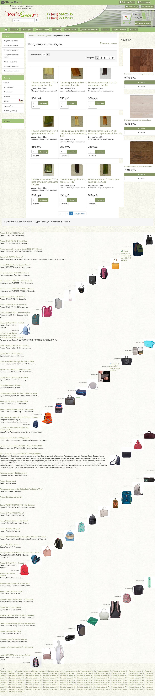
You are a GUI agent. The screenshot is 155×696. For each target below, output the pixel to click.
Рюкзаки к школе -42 (85, 680)
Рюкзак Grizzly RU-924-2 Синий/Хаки (13, 241)
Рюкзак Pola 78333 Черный (10, 529)
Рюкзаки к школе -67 (51, 687)
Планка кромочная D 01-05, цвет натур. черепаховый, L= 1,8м (75, 133)
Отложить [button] (36, 107)
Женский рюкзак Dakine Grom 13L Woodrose (16, 599)
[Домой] (6, 30)
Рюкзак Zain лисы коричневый (11, 497)
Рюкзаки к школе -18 (136, 673)
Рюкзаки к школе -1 (7, 671)
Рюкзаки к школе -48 (34, 682)
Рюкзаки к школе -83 (17, 691)
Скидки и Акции (42, 30)
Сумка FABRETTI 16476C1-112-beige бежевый (17, 505)
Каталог (13, 30)
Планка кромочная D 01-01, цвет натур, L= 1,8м (45, 84)
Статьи (6, 82)
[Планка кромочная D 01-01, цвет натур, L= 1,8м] (48, 73)
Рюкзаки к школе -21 (34, 675)
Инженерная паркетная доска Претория (139, 74)
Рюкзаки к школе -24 (85, 675)
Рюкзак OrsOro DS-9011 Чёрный (12, 233)
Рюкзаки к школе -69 (85, 687)
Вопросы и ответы (120, 30)
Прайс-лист (8, 92)
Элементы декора (10, 61)
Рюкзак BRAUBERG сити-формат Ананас (15, 265)
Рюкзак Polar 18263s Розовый (11, 591)
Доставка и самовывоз (89, 30)
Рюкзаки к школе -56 (17, 684)
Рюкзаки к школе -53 (119, 682)
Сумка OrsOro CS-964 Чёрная (11, 353)
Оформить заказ (143, 23)
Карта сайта (8, 106)
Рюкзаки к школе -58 (51, 684)
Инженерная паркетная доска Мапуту (138, 166)
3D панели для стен (11, 50)
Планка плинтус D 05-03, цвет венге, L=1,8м (75, 180)
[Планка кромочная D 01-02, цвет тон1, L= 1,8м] (77, 73)
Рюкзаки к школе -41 (68, 680)
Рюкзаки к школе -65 (17, 687)
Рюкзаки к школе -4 (55, 671)
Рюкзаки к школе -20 (17, 675)
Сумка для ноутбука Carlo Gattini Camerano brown (18, 393)
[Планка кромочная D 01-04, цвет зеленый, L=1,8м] (48, 121)
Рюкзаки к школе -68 (68, 687)
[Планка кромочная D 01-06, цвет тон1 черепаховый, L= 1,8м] (105, 121)
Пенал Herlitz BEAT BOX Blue (10, 385)
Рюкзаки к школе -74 (17, 689)
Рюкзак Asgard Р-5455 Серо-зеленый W (15, 312)
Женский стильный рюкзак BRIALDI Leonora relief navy (20, 454)
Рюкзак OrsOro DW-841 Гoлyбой (12, 323)
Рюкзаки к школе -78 (85, 689)
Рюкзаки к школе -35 (119, 678)
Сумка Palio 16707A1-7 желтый (11, 257)
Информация (9, 87)
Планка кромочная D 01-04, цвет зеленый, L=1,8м (45, 132)
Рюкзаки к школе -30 (34, 678)
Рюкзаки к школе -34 (102, 678)
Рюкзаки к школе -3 (39, 671)
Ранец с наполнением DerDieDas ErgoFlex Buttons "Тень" (21, 489)
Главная (32, 35)
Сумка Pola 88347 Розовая (10, 545)
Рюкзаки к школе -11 (17, 673)
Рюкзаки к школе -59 (68, 684)
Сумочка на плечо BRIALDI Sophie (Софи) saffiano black (21, 446)
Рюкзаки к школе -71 (119, 687)
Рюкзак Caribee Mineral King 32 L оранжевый (16, 409)
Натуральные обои (11, 40)
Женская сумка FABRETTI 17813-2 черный (16, 281)
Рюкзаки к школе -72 (136, 687)
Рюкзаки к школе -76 (51, 689)
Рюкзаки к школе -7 (104, 671)
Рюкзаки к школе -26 (119, 675)
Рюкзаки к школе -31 (51, 678)
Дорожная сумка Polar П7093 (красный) (15, 438)
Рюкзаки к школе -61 (102, 684)
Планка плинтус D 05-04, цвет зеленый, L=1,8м (104, 180)
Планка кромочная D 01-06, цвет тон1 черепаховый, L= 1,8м (105, 132)
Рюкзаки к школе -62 (119, 684)
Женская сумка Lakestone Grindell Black (15, 583)
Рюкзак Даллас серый (8, 481)
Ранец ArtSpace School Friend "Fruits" (14, 521)
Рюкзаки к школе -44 (119, 680)
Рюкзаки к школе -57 (34, 684)
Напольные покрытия (12, 71)
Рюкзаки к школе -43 (102, 680)
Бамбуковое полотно (11, 45)
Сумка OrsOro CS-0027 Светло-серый (14, 377)
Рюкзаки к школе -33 (85, 678)
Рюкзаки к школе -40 (51, 680)
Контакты (133, 30)
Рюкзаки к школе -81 (136, 689)
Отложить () (133, 7)
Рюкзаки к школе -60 (85, 684)
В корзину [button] (43, 103)
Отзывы (6, 101)
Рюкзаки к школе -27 (136, 675)
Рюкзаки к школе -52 (102, 682)
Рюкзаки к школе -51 (85, 682)
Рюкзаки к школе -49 (51, 682)
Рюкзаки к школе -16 (102, 673)
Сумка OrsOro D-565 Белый (10, 607)
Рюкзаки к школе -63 (136, 684)
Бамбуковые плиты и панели (11, 55)
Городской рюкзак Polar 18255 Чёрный (14, 273)
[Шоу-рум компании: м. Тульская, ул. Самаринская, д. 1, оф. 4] (11, 2)
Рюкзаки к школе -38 (17, 680)
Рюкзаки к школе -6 (88, 671)
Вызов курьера (27, 30)
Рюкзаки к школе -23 (68, 675)
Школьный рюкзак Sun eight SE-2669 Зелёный (17, 361)
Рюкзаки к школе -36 (136, 678)
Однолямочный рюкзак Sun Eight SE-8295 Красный (19, 417)
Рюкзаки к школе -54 (136, 682)
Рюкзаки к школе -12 (34, 673)
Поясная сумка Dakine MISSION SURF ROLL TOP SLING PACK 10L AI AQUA (11, 335)
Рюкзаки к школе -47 (17, 682)
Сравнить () (148, 7)
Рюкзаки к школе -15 (85, 673)
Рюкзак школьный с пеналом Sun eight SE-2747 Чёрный (21, 249)
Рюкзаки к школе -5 (71, 671)
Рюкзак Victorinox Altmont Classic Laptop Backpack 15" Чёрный (23, 537)
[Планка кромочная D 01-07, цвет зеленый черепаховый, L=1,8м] (48, 170)
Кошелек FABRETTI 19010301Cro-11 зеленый (17, 615)
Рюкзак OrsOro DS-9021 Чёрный (12, 513)
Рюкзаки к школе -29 (17, 678)
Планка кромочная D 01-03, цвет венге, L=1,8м (102, 84)
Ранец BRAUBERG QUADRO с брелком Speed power (19, 552)
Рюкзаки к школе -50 (68, 682)
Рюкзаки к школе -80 (119, 689)
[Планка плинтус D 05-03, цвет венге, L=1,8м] (77, 170)
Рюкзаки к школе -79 (102, 689)
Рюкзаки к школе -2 (23, 671)
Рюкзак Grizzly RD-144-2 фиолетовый (14, 401)
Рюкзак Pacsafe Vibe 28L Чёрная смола (14, 345)
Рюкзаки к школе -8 (120, 671)
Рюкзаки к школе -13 (51, 673)
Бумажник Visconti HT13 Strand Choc (13, 473)
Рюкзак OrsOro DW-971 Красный (12, 563)
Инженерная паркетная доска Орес (137, 120)
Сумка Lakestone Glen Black (10, 631)
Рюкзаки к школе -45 (136, 680)
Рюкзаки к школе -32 (68, 678)
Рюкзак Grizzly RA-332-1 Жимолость (13, 304)
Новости (7, 96)
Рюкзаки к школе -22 (51, 675)
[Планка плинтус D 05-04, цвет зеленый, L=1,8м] (105, 170)
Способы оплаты (70, 30)
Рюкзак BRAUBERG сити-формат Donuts (15, 655)
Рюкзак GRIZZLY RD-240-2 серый (12, 296)
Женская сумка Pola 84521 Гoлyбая (13, 639)
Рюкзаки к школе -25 (102, 675)
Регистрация (145, 2)
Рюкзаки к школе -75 (34, 689)
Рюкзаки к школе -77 (68, 689)
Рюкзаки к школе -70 (102, 687)
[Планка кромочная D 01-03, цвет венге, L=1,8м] (105, 73)
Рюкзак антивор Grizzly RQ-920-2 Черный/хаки (17, 623)
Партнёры (105, 30)
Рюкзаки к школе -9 (136, 671)
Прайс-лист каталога (109, 43)
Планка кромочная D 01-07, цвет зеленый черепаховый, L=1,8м (46, 182)
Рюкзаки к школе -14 (68, 673)
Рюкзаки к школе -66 (34, 687)
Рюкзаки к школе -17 (119, 673)
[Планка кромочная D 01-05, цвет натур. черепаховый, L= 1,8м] (77, 121)
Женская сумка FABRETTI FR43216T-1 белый (17, 289)
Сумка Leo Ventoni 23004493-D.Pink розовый (16, 647)
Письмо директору (10, 110)
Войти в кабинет (128, 2)
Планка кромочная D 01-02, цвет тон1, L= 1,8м (74, 84)
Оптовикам (56, 30)
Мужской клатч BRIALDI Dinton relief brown (15, 369)
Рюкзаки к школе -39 (34, 680)
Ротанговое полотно (11, 66)
